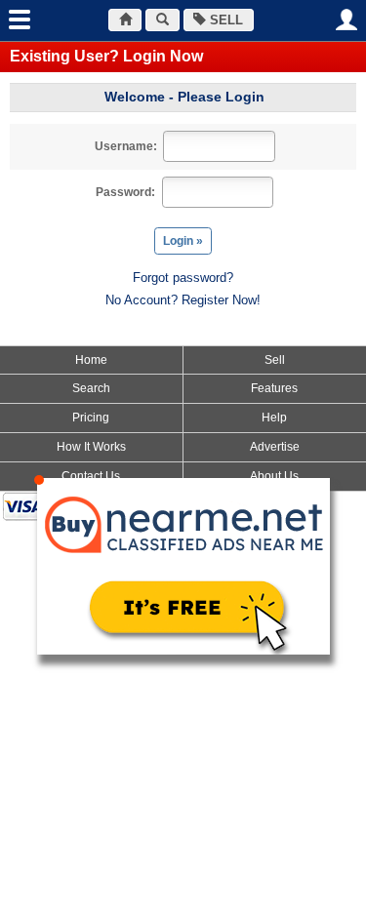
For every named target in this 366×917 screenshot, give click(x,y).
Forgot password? (183, 277)
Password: (125, 192)
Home (91, 360)
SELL (224, 20)
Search (91, 388)
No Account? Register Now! (183, 300)
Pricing (90, 417)
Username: (126, 146)
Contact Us (90, 476)
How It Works (91, 447)
